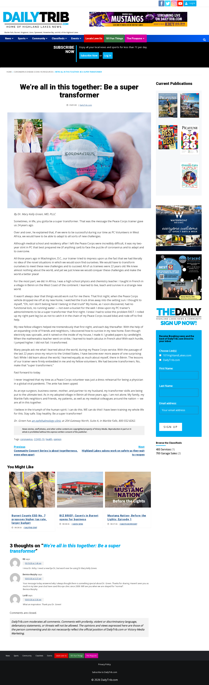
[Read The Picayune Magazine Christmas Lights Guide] (189, 175)
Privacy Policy (104, 664)
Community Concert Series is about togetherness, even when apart (46, 450)
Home (9, 72)
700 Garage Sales (166, 453)
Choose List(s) (168, 351)
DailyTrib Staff (30, 527)
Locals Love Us (94, 38)
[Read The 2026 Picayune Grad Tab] (189, 140)
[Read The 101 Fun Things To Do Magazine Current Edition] (189, 105)
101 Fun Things (114, 38)
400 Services (163, 449)
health (49, 439)
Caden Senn (77, 524)
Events (75, 38)
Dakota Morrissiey (128, 524)
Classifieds (58, 38)
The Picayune (134, 38)
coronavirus (26, 439)
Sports (21, 38)
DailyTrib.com (86, 105)
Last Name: (166, 386)
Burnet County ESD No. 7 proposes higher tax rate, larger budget (29, 519)
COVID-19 (39, 439)
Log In (107, 55)
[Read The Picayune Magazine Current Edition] (167, 105)
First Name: (166, 368)
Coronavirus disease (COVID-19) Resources (33, 72)
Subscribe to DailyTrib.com (104, 672)
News (8, 38)
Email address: (168, 403)
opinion (57, 439)
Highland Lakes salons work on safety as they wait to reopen (113, 450)
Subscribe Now (89, 55)
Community (38, 38)
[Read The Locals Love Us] (167, 137)
